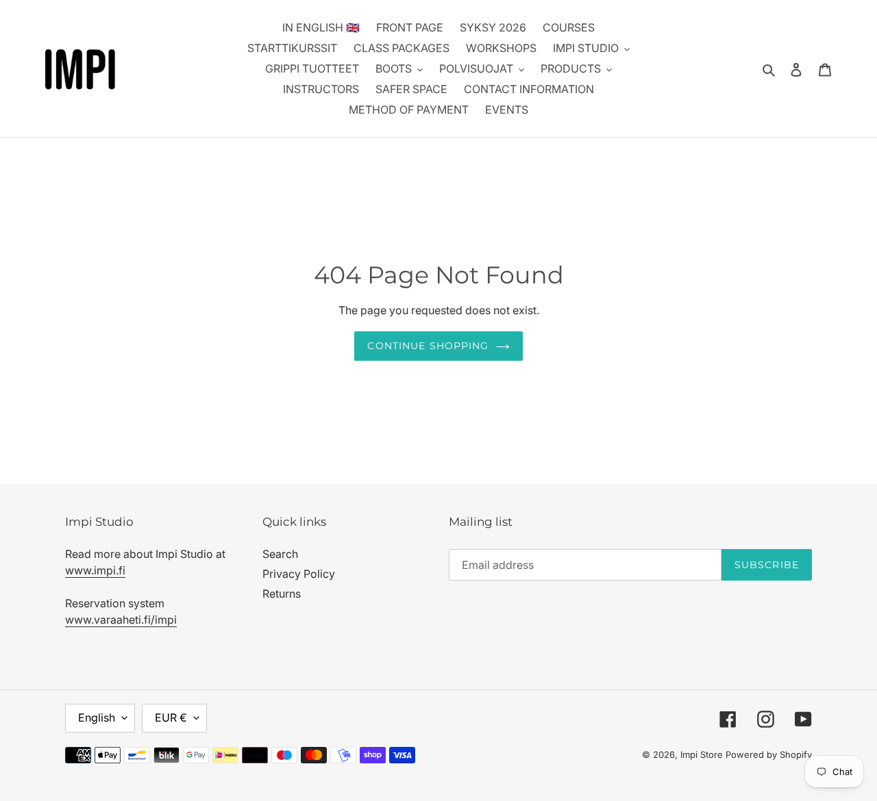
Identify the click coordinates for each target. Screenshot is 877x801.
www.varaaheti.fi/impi (121, 619)
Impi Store (701, 754)
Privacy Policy (298, 574)
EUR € (171, 717)
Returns (281, 593)
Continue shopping (428, 346)
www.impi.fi (95, 570)
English (96, 717)
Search (280, 554)
